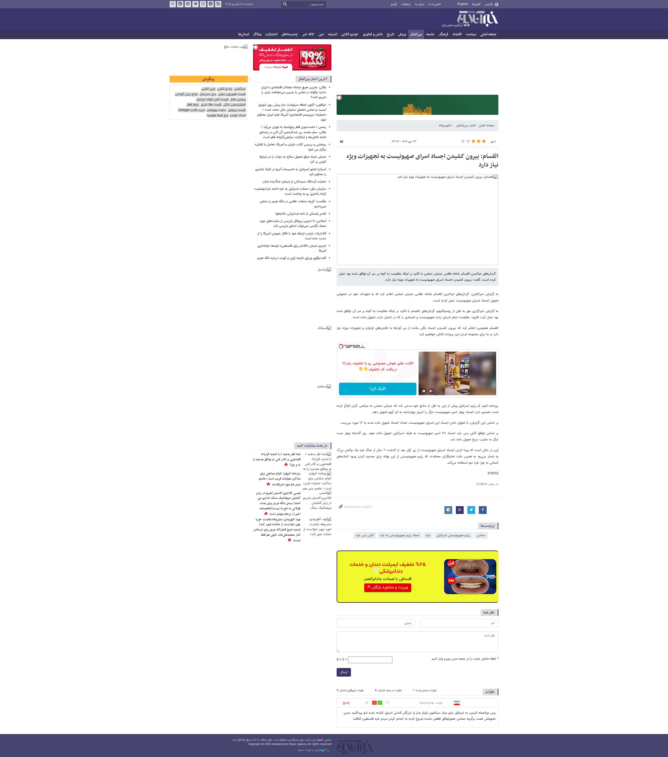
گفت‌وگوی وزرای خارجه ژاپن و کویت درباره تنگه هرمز (291, 258)
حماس (481, 535)
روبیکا (173, 4)
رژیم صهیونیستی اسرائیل (453, 535)
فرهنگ (443, 34)
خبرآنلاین (469, 19)
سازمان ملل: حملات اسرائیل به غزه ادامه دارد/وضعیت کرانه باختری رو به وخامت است (290, 191)
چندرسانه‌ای (290, 34)
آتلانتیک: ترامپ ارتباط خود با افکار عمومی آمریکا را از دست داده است (291, 236)
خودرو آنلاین (350, 34)
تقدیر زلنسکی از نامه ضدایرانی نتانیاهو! (300, 213)
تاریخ (390, 34)
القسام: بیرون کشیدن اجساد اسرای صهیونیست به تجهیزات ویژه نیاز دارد (422, 160)
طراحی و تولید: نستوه (309, 750)
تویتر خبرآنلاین (195, 4)
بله (180, 4)
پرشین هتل (238, 99)
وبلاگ (257, 34)
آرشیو (394, 4)
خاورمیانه (445, 125)
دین (321, 34)
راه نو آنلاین (224, 89)
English (462, 4)
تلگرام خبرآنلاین (210, 4)
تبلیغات (405, 4)
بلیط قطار (192, 104)
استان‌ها (243, 34)
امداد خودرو (238, 115)
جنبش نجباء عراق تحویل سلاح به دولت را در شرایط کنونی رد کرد (292, 159)
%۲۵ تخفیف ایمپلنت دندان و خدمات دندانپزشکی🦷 (388, 568)
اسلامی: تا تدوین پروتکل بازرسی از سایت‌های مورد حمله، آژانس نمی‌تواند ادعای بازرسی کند (293, 223)
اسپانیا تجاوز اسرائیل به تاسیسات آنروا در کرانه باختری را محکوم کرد (290, 172)
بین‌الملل (416, 34)
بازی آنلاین (208, 89)
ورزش (402, 34)
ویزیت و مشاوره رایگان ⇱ (387, 587)
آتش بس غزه (365, 535)
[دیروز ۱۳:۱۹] (317, 461)
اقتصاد (457, 34)
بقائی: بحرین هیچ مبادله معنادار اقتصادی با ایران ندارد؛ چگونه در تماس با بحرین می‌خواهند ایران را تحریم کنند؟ (293, 92)
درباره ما (419, 4)
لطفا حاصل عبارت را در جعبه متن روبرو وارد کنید (464, 659)
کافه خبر (308, 34)
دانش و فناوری (373, 34)
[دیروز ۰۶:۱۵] (317, 480)
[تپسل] (339, 97)
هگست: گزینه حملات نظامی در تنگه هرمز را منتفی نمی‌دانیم (293, 204)
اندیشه (332, 34)
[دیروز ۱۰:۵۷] (317, 526)
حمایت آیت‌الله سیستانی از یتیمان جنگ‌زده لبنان (294, 181)
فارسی (488, 4)
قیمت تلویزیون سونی (232, 94)
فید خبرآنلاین (218, 4)
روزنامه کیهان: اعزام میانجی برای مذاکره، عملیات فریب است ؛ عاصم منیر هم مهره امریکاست (280, 479)
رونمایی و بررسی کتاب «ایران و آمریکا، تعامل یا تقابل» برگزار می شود (290, 147)
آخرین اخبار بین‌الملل (312, 79)
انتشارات (271, 34)
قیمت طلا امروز (210, 104)
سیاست (471, 34)
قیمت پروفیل (237, 110)
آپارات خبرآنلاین (188, 4)
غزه (428, 535)
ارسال (344, 672)
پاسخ (346, 702)
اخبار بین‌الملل (465, 125)
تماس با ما (435, 4)
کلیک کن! (378, 389)
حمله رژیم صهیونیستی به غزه (399, 535)
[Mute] (431, 391)
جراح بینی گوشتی (186, 94)
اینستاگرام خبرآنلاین (203, 4)
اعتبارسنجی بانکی (234, 104)
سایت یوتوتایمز (216, 110)
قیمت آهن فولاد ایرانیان (212, 99)
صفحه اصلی (488, 34)
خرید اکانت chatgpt (191, 110)
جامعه (430, 34)
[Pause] (424, 391)
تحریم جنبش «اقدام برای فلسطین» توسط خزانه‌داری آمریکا (292, 248)
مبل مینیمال (207, 94)
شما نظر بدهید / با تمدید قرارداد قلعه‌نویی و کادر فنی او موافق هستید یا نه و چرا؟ (277, 460)
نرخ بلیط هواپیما (217, 115)
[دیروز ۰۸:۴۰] (317, 500)
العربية (476, 4)
